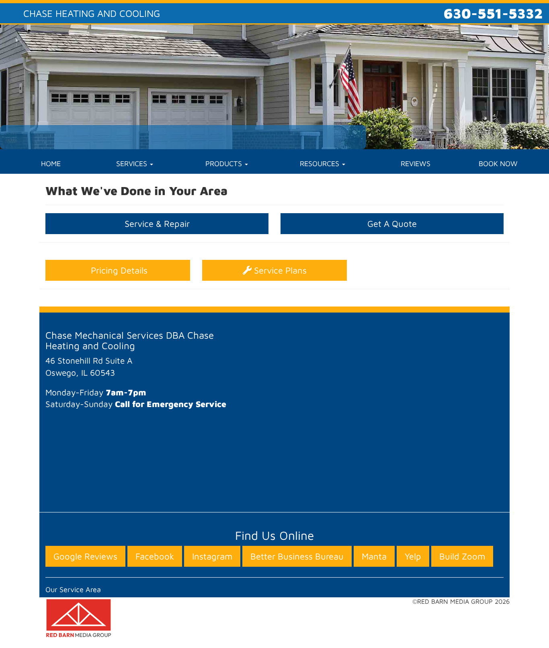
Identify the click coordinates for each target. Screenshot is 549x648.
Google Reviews (85, 556)
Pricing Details (117, 270)
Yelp (413, 556)
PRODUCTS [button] (224, 163)
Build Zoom (462, 556)
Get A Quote (392, 223)
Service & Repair (157, 223)
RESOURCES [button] (320, 163)
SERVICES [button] (132, 163)
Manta (374, 556)
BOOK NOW (498, 163)
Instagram (212, 556)
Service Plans (279, 270)
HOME (51, 163)
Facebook (154, 556)
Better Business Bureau (297, 556)
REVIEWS (415, 163)
